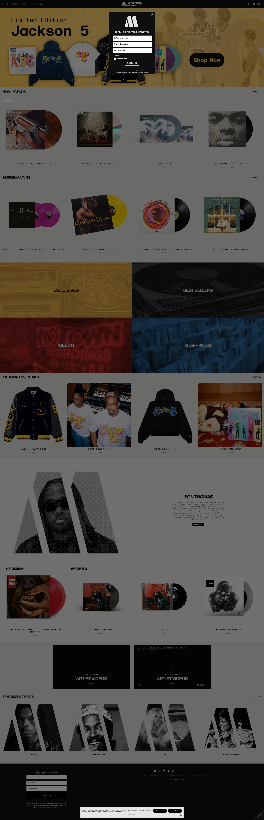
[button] (152, 15)
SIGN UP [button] (132, 63)
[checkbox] (133, 59)
